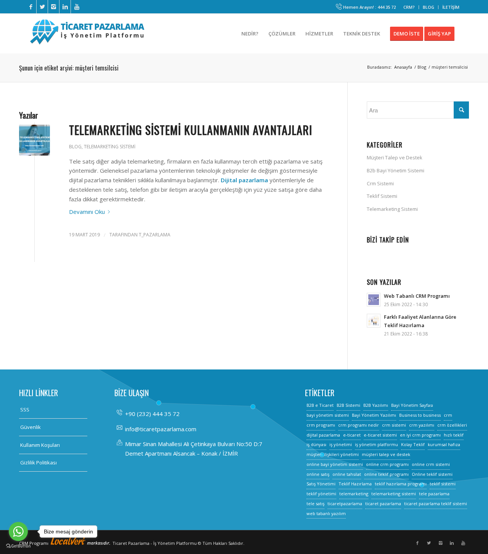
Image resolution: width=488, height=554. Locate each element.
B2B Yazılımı (375, 405)
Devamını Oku (87, 211)
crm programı (321, 425)
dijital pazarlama (323, 435)
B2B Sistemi (348, 405)
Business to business (420, 415)
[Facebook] (30, 6)
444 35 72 (386, 7)
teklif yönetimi (321, 493)
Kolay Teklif (413, 444)
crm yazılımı (421, 425)
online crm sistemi (431, 464)
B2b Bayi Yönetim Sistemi (395, 170)
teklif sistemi (443, 484)
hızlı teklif (454, 435)
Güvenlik (30, 427)
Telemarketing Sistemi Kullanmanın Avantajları (190, 129)
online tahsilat (346, 474)
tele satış (315, 503)
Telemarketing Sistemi (109, 146)
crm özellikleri (452, 425)
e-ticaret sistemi (380, 435)
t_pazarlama (154, 234)
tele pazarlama (434, 493)
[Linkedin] (65, 6)
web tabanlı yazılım (326, 513)
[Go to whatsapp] (18, 531)
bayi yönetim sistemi (328, 415)
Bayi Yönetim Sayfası (412, 405)
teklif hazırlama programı (401, 484)
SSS (24, 409)
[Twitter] (42, 6)
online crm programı (387, 464)
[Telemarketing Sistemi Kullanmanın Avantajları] (34, 140)
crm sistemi (394, 425)
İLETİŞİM (450, 7)
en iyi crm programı (420, 435)
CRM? (409, 7)
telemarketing (353, 493)
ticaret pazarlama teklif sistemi (435, 503)
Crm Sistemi (380, 183)
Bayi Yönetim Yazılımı (374, 415)
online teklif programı (386, 474)
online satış (318, 474)
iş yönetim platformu (376, 444)
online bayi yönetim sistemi (335, 464)
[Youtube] (76, 6)
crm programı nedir (358, 425)
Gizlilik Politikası (38, 462)
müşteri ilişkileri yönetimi (333, 454)
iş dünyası (316, 444)
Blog (421, 67)
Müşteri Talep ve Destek (394, 157)
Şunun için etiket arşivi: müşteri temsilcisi (69, 67)
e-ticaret (352, 435)
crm (448, 415)
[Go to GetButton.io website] (18, 546)
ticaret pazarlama (383, 503)
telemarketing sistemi (393, 493)
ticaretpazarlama (344, 503)
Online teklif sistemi (432, 474)
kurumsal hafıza (444, 444)
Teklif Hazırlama (355, 484)
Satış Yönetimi (321, 484)
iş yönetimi (340, 444)
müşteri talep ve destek (386, 454)
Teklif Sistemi (382, 196)
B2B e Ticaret (320, 405)
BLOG (428, 7)
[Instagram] (53, 6)
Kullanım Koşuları (40, 445)
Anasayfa (403, 67)
